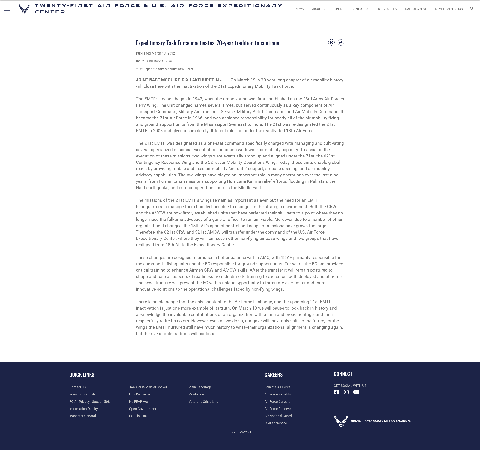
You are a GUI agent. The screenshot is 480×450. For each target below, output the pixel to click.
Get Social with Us (350, 386)
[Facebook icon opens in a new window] (336, 392)
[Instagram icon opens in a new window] (346, 392)
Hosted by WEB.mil (240, 432)
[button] (6, 9)
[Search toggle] (472, 9)
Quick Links (81, 374)
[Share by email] (341, 42)
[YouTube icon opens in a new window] (356, 392)
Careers (274, 374)
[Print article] (331, 42)
